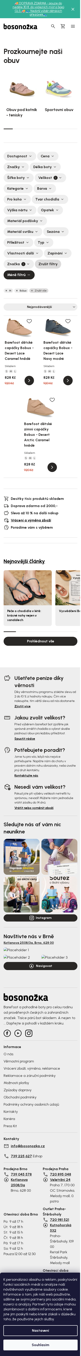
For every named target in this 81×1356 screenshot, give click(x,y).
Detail (29, 380)
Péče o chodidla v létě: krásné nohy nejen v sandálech (24, 615)
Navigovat (44, 966)
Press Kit (10, 1126)
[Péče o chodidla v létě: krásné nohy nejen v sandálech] (28, 588)
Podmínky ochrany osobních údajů (31, 1104)
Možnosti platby (16, 1083)
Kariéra (9, 1119)
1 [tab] (8, 128)
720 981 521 (59, 1220)
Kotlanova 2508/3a (19, 1182)
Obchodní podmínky (20, 1097)
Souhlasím (40, 1345)
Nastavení (40, 1330)
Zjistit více (22, 706)
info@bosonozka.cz (28, 1146)
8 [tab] (72, 128)
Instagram (44, 918)
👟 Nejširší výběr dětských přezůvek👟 (44, 13)
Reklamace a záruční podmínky (30, 1075)
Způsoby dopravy (18, 1090)
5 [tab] (45, 128)
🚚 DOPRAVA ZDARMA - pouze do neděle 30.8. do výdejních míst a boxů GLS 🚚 (38, 7)
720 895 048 (60, 1174)
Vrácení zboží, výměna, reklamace (32, 1068)
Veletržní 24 (60, 1180)
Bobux (23, 290)
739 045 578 (21, 1174)
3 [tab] (26, 128)
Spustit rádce (24, 739)
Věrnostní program (19, 1061)
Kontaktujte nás (26, 775)
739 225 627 (21, 1156)
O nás (8, 1054)
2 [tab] (17, 128)
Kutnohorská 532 (60, 1228)
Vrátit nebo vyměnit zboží (34, 808)
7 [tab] (63, 128)
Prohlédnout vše (40, 641)
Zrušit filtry (48, 264)
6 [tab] (54, 128)
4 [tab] (35, 128)
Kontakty (11, 1111)
